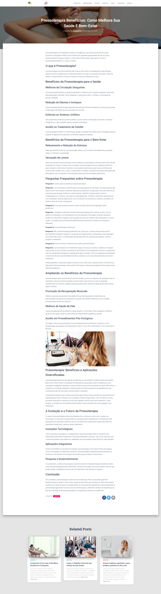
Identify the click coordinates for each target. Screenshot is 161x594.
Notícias (97, 3)
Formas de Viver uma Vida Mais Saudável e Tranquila (44, 564)
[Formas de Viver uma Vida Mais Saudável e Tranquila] (44, 546)
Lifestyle (129, 3)
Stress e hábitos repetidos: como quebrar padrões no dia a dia (116, 564)
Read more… (34, 579)
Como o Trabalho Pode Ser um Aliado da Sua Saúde (79, 564)
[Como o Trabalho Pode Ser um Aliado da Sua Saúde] (80, 546)
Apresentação (87, 3)
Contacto (105, 3)
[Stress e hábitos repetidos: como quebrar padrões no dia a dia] (116, 546)
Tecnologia (120, 3)
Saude (113, 3)
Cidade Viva (77, 3)
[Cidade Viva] (37, 3)
